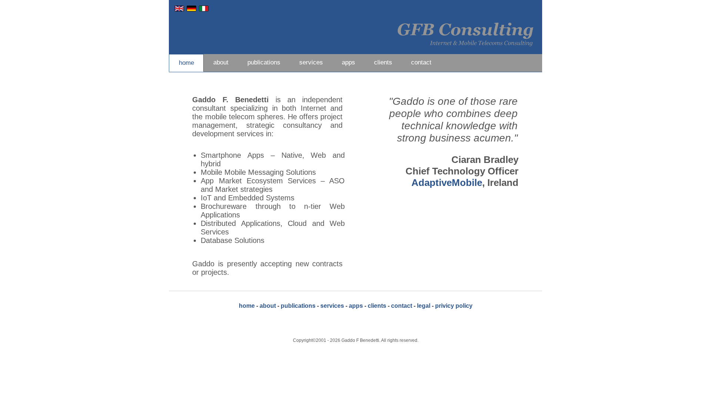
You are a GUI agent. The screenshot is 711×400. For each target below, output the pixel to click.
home (186, 62)
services (311, 62)
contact (421, 62)
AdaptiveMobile (446, 182)
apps (348, 62)
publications (263, 62)
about (220, 62)
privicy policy (454, 306)
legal (423, 306)
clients (383, 62)
